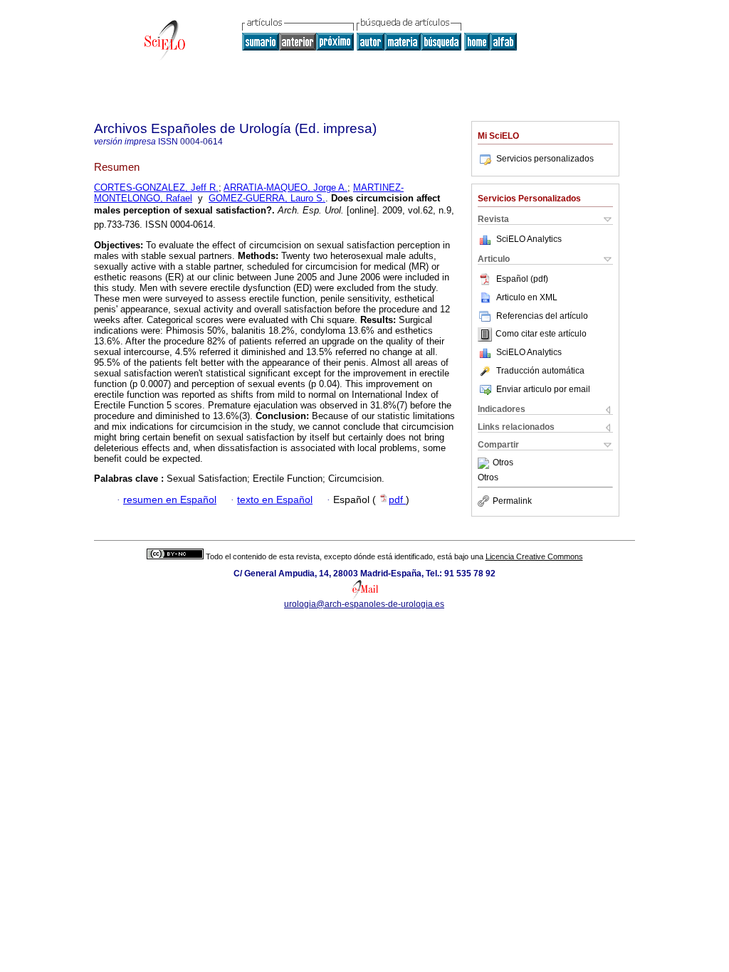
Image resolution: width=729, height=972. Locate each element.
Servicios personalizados (545, 159)
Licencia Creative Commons (534, 556)
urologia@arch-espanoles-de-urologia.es (364, 604)
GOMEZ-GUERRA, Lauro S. (267, 198)
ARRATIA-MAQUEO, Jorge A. (285, 187)
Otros (503, 463)
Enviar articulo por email (543, 389)
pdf (397, 500)
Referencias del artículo (542, 316)
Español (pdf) (522, 279)
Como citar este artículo (541, 334)
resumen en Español (169, 500)
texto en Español (275, 500)
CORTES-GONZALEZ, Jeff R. (156, 187)
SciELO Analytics (529, 239)
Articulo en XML (526, 297)
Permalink (512, 501)
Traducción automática (540, 371)
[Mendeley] (485, 463)
